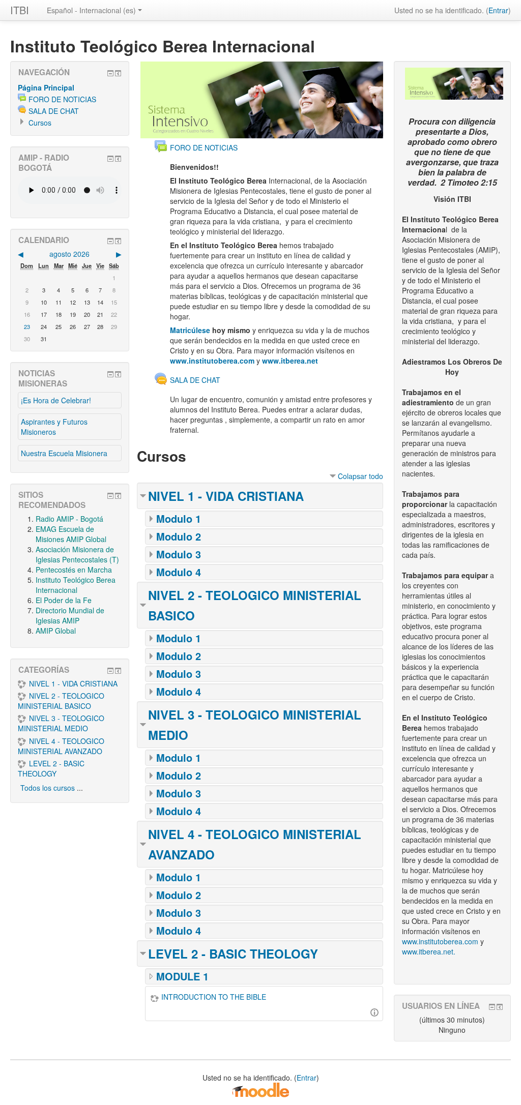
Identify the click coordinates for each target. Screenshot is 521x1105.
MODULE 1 (182, 976)
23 (27, 326)
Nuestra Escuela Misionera (64, 453)
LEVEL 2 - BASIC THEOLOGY (233, 953)
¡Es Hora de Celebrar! (56, 400)
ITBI (19, 10)
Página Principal (46, 87)
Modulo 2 (178, 536)
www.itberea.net (290, 360)
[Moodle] (260, 1089)
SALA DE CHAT (53, 111)
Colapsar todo (360, 476)
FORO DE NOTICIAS (62, 99)
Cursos (39, 122)
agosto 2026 (69, 254)
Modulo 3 (178, 554)
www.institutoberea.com (212, 360)
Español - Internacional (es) (91, 10)
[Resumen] (374, 1011)
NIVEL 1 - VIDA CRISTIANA (226, 495)
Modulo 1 (178, 518)
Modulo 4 (178, 571)
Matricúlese (190, 330)
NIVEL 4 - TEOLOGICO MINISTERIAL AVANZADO (61, 746)
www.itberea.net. (428, 951)
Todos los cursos (47, 788)
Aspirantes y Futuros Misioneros (54, 426)
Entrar (498, 10)
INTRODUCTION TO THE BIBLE (213, 997)
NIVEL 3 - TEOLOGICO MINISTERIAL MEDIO (61, 723)
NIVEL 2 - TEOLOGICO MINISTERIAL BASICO (61, 701)
